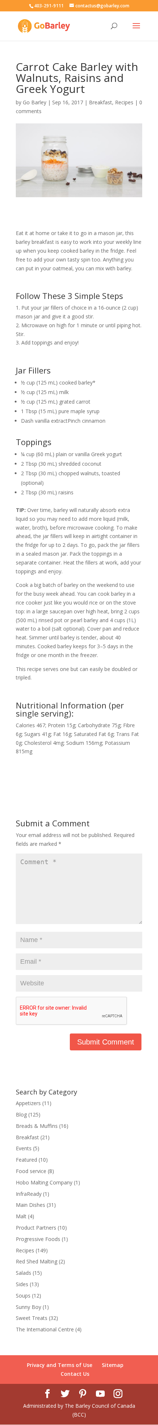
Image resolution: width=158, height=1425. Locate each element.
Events (24, 1148)
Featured (26, 1159)
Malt (21, 1216)
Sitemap (112, 1364)
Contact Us (75, 1373)
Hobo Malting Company (44, 1182)
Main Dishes (30, 1204)
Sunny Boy (28, 1306)
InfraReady (29, 1193)
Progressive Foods (38, 1238)
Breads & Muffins (37, 1125)
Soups (23, 1295)
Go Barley (34, 102)
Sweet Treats (31, 1317)
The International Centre (45, 1329)
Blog (21, 1114)
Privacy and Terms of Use (59, 1364)
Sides (22, 1284)
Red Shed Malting (36, 1261)
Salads (23, 1272)
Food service (31, 1171)
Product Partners (36, 1227)
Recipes (124, 102)
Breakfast (100, 102)
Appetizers (28, 1103)
